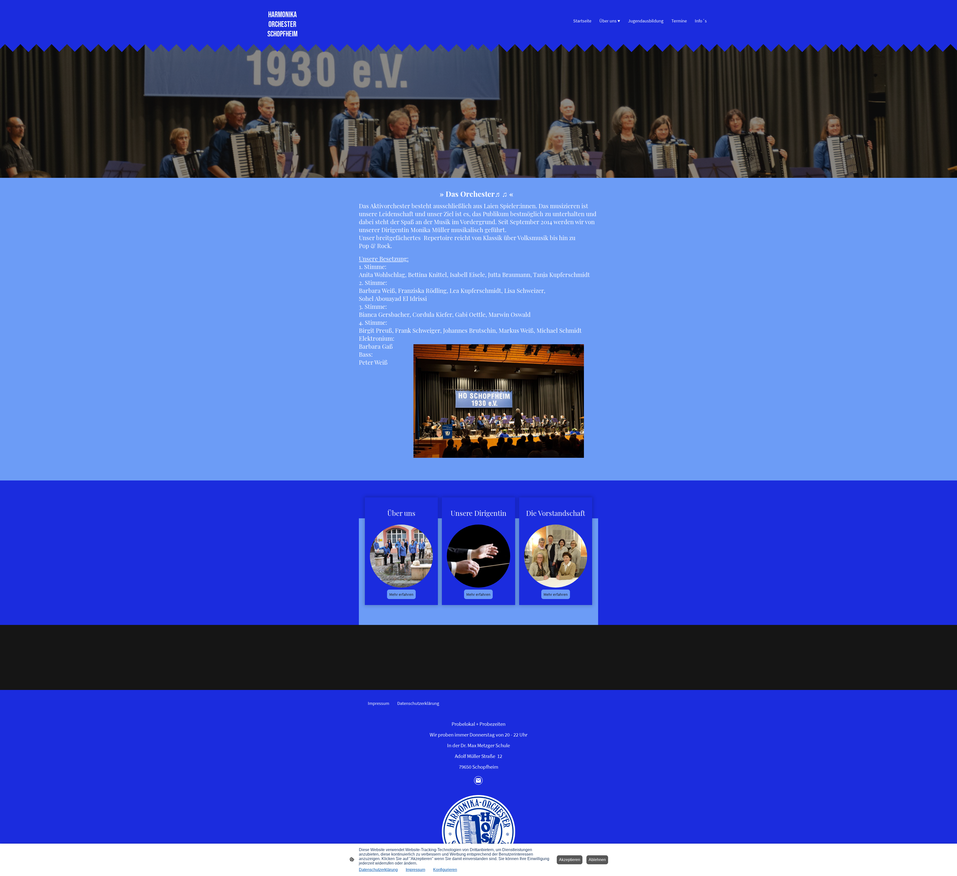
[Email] (478, 780)
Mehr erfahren (401, 594)
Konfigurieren (445, 870)
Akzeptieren (569, 860)
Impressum (415, 870)
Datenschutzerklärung (378, 870)
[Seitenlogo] (478, 831)
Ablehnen (597, 860)
